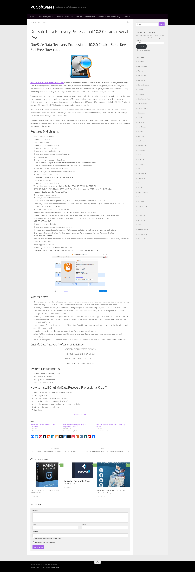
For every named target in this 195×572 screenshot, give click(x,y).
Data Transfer (142, 104)
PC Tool (140, 164)
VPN (139, 225)
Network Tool (142, 146)
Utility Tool (141, 215)
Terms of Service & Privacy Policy (109, 17)
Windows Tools (90, 17)
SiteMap (79, 17)
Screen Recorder (143, 192)
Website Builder (143, 234)
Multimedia (141, 141)
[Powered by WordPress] (38, 567)
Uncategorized (142, 206)
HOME (32, 17)
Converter (141, 94)
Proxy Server (142, 178)
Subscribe (141, 46)
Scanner (140, 188)
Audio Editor (142, 76)
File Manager (142, 127)
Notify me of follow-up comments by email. (48, 538)
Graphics (140, 132)
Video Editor (142, 220)
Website (35, 531)
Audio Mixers (142, 80)
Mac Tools (59, 17)
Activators (141, 62)
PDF (139, 169)
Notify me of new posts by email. (45, 542)
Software (141, 201)
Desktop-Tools (142, 108)
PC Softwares (42, 7)
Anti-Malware (142, 66)
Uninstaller (141, 211)
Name (34, 524)
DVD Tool (141, 122)
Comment (35, 510)
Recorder (141, 183)
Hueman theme (55, 567)
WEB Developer (143, 229)
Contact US (127, 17)
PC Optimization (143, 155)
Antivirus (141, 71)
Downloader (142, 113)
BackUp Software (143, 85)
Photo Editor (142, 174)
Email (84, 524)
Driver (140, 118)
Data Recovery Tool (38, 22)
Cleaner (140, 90)
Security (140, 197)
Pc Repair (141, 160)
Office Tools (69, 17)
